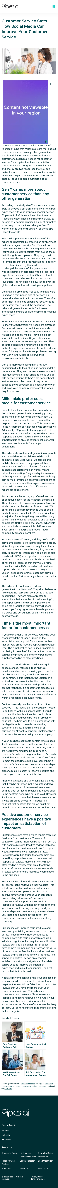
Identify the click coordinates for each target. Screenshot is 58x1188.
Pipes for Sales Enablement (45, 1155)
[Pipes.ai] (10, 6)
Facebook (6, 1139)
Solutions (6, 1168)
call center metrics (28, 1084)
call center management (22, 1086)
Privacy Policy (36, 1177)
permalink (8, 1089)
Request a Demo (9, 1153)
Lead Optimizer (45, 1161)
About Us (24, 1168)
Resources (43, 1168)
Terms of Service (38, 1179)
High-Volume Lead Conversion (28, 1155)
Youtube (5, 1130)
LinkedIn (6, 1135)
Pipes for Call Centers (8, 1162)
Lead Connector (27, 1161)
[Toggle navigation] (53, 6)
